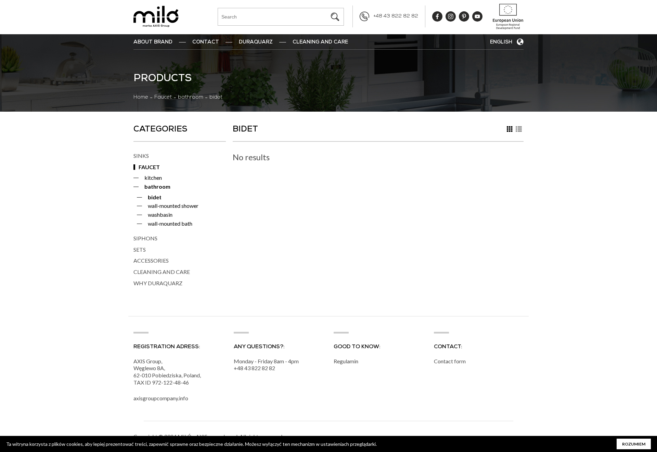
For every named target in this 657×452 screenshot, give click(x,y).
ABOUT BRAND (152, 42)
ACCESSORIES (151, 260)
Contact (205, 42)
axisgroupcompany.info (160, 398)
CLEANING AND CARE (161, 271)
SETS (139, 249)
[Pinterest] (464, 16)
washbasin (160, 214)
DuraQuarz (256, 42)
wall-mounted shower (173, 205)
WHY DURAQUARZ (157, 283)
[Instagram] (451, 16)
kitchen (153, 177)
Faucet (163, 97)
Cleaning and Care (320, 42)
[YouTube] (477, 16)
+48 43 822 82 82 (395, 16)
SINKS (141, 155)
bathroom (190, 97)
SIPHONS (145, 238)
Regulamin (346, 361)
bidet (155, 197)
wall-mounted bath (170, 223)
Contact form (450, 361)
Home (140, 97)
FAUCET (149, 167)
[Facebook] (437, 16)
